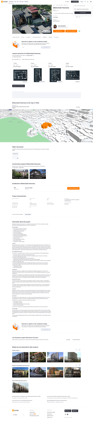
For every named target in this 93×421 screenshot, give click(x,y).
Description (56, 37)
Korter (54, 5)
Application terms (50, 415)
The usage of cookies (51, 412)
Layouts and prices (15, 37)
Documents (28, 37)
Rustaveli (13, 107)
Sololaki (27, 106)
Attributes (50, 37)
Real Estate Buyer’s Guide (34, 415)
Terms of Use (49, 417)
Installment (45, 37)
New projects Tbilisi (59, 5)
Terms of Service (85, 9)
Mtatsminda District (22, 106)
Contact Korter (32, 412)
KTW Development (56, 20)
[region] (46, 125)
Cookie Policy (78, 9)
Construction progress (36, 37)
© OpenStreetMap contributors (89, 141)
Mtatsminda (65, 5)
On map (22, 37)
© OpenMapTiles (82, 141)
